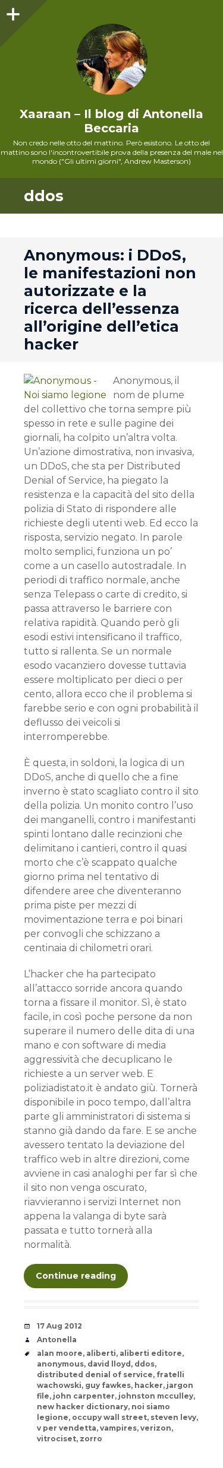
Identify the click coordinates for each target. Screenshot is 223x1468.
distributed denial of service (95, 1374)
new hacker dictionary (82, 1406)
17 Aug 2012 (59, 1325)
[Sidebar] (12, 12)
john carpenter (84, 1395)
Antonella (57, 1339)
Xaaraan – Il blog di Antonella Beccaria (111, 121)
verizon (155, 1427)
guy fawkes (108, 1385)
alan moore (60, 1353)
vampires (118, 1427)
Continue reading (76, 1275)
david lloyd (109, 1363)
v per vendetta (66, 1427)
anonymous (60, 1363)
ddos (144, 1363)
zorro (91, 1438)
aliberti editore (151, 1353)
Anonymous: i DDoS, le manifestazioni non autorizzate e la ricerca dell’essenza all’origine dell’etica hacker (110, 299)
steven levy (173, 1417)
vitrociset (56, 1438)
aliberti (101, 1353)
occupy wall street (109, 1417)
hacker (148, 1385)
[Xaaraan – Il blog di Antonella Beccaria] (111, 59)
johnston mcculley (155, 1395)
